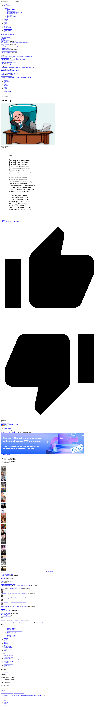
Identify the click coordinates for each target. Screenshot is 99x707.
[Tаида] (3, 486)
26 (12, 69)
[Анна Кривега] (3, 502)
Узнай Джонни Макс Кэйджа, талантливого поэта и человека (17, 56)
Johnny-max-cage (5, 598)
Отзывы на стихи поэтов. (15, 588)
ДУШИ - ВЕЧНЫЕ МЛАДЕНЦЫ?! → (11, 221)
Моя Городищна (5, 40)
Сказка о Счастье (5, 577)
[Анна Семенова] (3, 475)
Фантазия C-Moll (5, 614)
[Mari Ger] (3, 491)
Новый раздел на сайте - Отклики (9, 73)
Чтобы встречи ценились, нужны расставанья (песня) (15, 42)
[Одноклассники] (3, 425)
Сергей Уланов (5, 41)
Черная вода (4, 611)
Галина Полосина (5, 46)
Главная (6, 93)
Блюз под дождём (5, 37)
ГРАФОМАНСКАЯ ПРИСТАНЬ (9, 424)
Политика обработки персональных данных (12, 693)
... (1, 618)
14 (18, 52)
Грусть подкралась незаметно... (9, 51)
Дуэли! (2, 455)
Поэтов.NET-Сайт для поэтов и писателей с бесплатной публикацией (22, 695)
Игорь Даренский (5, 49)
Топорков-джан (5, 423)
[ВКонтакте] (1, 425)
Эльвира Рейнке (5, 44)
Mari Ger (3, 578)
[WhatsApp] (4, 425)
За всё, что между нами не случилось (18, 593)
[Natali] (3, 565)
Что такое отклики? (6, 65)
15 (17, 46)
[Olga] (3, 538)
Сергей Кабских (5, 58)
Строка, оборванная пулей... (8, 584)
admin (2, 69)
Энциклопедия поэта (25, 77)
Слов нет (3, 579)
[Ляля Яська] (3, 481)
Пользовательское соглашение (9, 687)
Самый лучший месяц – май (18, 602)
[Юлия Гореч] (3, 570)
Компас (3, 609)
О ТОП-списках (49, 571)
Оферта (3, 690)
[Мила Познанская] (3, 533)
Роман (2, 620)
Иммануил (3, 38)
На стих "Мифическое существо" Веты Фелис (13, 59)
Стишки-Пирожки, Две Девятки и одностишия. (21, 622)
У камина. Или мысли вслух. (23, 585)
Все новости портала (6, 76)
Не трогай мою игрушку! (7, 574)
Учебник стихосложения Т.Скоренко (10, 77)
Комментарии (7, 428)
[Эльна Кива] (3, 496)
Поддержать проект (6, 454)
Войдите (3, 432)
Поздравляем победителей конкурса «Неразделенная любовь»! (17, 67)
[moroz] (3, 549)
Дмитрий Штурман (6, 610)
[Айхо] (3, 528)
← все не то (4, 220)
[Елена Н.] (3, 517)
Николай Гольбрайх (6, 52)
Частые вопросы (5, 34)
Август (2, 45)
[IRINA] (3, 544)
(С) (1, 621)
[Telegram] (6, 425)
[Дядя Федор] (3, 554)
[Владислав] (3, 559)
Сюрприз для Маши (6, 48)
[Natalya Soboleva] (3, 470)
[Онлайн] (2, 596)
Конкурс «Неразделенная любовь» (10, 70)
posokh (2, 581)
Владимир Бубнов (5, 585)
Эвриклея (3, 586)
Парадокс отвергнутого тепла (8, 62)
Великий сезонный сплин (18, 598)
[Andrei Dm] (3, 507)
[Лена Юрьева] (3, 512)
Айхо (2, 63)
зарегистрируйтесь (13, 432)
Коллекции (12, 34)
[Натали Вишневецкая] (3, 523)
